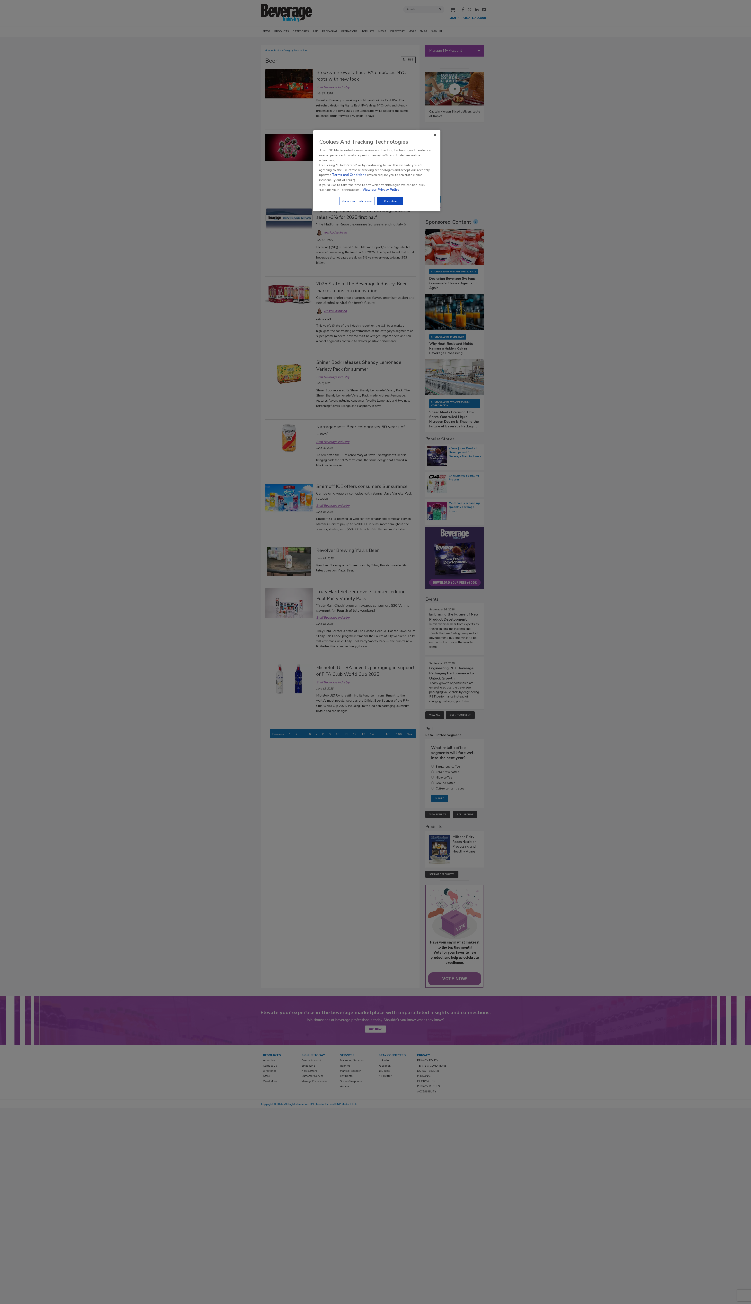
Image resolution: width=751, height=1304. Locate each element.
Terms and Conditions (349, 175)
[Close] (435, 135)
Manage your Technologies (357, 201)
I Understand (390, 201)
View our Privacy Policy (381, 189)
